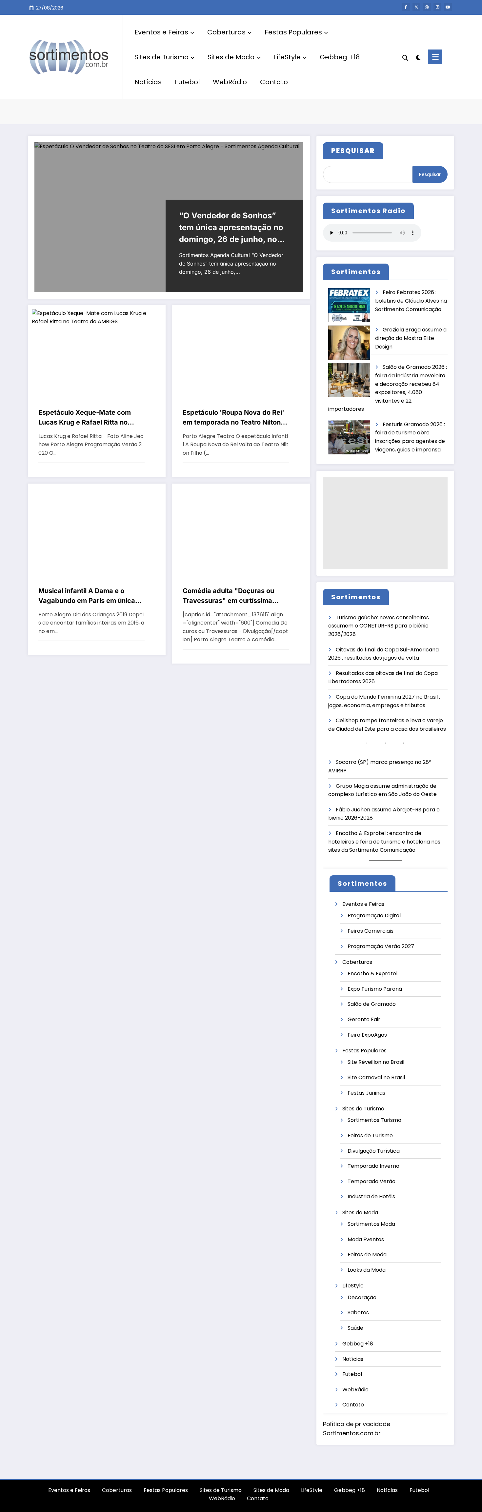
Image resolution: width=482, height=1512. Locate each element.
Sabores (358, 1312)
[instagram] (437, 7)
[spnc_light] (418, 56)
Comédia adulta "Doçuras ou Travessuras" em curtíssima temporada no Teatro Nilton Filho (234, 596)
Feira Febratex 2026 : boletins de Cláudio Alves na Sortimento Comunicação (411, 300)
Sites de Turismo (161, 57)
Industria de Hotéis (371, 1196)
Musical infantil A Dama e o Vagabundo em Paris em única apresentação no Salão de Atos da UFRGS (87, 596)
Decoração (362, 1297)
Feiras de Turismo (370, 1135)
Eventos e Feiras (161, 32)
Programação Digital (374, 915)
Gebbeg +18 (340, 57)
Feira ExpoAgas (367, 1035)
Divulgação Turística (374, 1151)
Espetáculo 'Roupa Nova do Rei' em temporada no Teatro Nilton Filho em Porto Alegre (233, 417)
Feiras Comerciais (370, 931)
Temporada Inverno (373, 1166)
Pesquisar (430, 174)
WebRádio (230, 82)
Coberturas (226, 32)
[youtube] (448, 7)
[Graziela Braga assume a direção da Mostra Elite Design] (349, 343)
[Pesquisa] (405, 57)
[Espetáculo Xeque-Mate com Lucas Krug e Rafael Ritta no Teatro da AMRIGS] (97, 317)
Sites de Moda (231, 57)
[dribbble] (427, 7)
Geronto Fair (364, 1019)
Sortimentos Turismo (374, 1120)
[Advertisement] (385, 523)
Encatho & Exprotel (372, 973)
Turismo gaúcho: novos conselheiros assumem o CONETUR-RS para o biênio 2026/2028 (378, 626)
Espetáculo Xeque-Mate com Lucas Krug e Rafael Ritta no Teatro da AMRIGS (84, 417)
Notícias (148, 82)
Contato (274, 82)
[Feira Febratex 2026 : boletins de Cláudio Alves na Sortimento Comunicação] (349, 305)
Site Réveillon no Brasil (376, 1062)
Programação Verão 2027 (381, 946)
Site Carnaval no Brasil (376, 1077)
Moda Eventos (366, 1239)
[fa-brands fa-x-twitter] (416, 7)
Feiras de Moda (367, 1254)
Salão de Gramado (372, 1004)
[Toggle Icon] (435, 57)
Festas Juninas (366, 1093)
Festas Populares (293, 32)
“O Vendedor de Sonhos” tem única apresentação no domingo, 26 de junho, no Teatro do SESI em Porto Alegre (231, 228)
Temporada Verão (371, 1181)
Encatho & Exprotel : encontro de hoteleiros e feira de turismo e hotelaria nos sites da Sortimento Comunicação (384, 841)
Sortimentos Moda (371, 1224)
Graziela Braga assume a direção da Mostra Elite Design (411, 338)
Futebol (187, 82)
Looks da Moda (367, 1270)
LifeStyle (287, 57)
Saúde (355, 1328)
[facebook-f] (406, 7)
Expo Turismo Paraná (375, 989)
